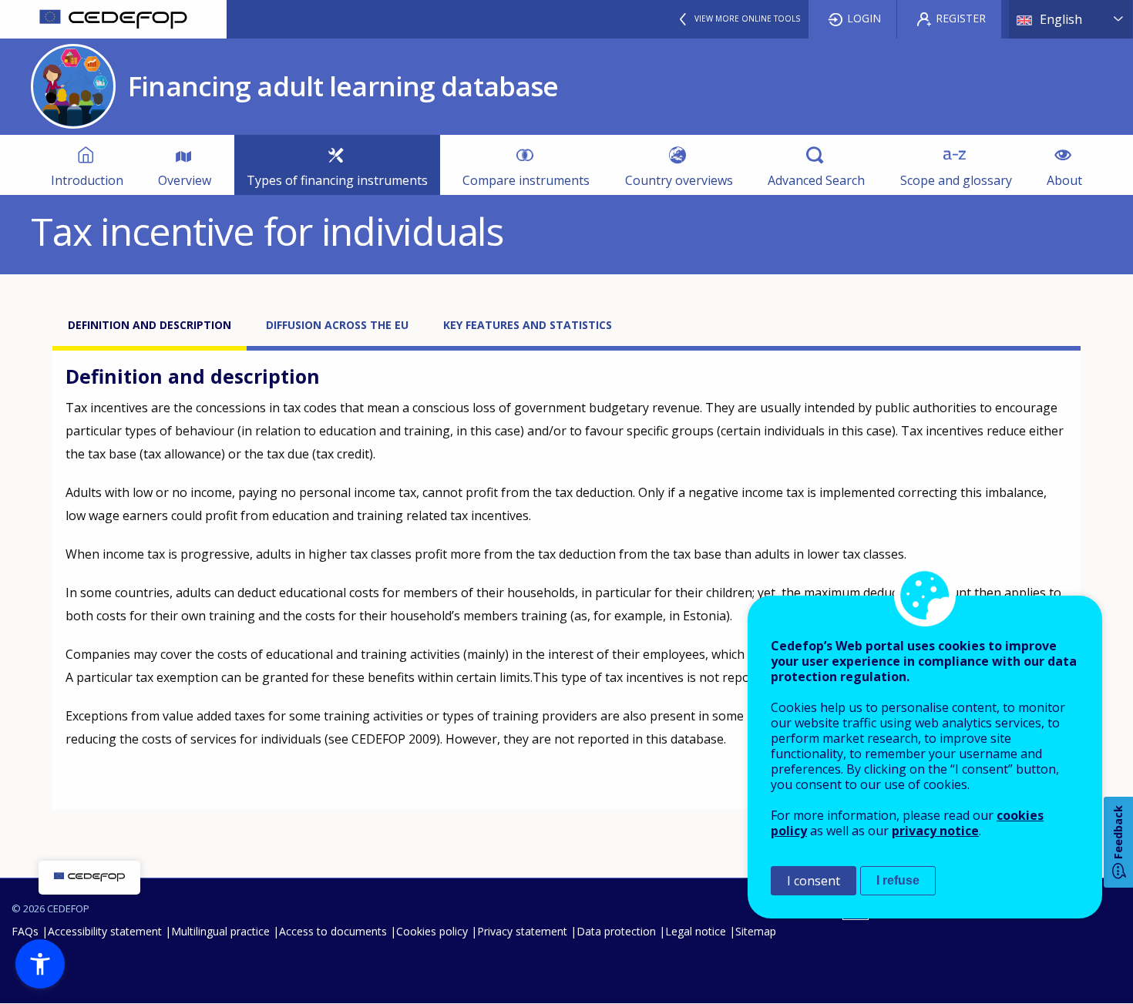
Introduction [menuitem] (87, 180)
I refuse (898, 880)
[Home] (113, 19)
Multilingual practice (220, 931)
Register (961, 18)
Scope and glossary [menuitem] (956, 180)
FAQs (25, 931)
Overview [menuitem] (184, 180)
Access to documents (333, 931)
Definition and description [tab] (149, 324)
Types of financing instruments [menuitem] (337, 180)
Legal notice (695, 931)
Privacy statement (522, 931)
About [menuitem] (1064, 180)
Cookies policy (432, 931)
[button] (40, 964)
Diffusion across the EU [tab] (337, 324)
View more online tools (747, 18)
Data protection (616, 931)
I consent (813, 880)
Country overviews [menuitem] (679, 180)
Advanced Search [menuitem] (816, 180)
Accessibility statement (105, 931)
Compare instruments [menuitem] (526, 180)
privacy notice (935, 830)
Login (864, 18)
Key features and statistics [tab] (527, 324)
